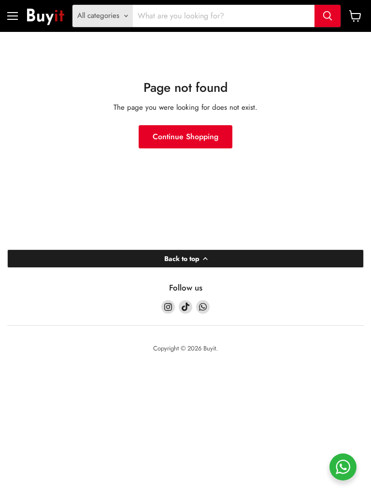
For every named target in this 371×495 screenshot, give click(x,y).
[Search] (327, 16)
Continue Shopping (185, 136)
